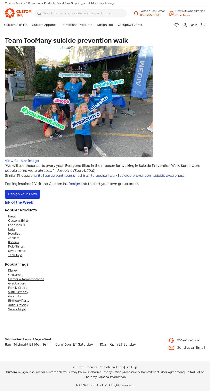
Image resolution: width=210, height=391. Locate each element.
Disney (13, 270)
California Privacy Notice (104, 372)
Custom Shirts (18, 220)
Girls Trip (14, 296)
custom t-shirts (56, 372)
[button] (190, 15)
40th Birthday (18, 305)
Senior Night (17, 309)
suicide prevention (135, 175)
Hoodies (14, 233)
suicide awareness (168, 175)
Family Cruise (17, 288)
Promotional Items (111, 367)
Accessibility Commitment (141, 372)
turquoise (99, 175)
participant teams (60, 175)
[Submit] (39, 13)
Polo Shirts (15, 246)
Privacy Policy (76, 372)
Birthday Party (18, 301)
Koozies (13, 242)
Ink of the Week (19, 202)
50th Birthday (18, 292)
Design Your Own (22, 194)
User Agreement (172, 372)
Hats (11, 229)
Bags (12, 216)
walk (113, 175)
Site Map (131, 367)
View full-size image (22, 161)
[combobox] (81, 13)
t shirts (83, 175)
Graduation (16, 283)
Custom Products (85, 367)
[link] (18, 13)
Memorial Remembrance (26, 279)
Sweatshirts (16, 251)
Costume (15, 275)
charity (36, 175)
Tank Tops (15, 255)
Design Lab (77, 184)
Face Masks (16, 225)
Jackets (13, 238)
